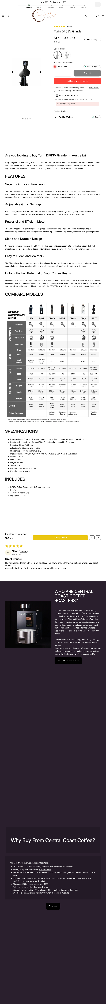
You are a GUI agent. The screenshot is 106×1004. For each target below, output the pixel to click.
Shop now (53, 906)
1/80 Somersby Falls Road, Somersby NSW (75, 99)
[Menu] (3, 16)
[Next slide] (41, 72)
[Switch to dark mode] (86, 16)
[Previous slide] (12, 72)
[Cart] (103, 16)
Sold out (87, 73)
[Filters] (92, 537)
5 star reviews (45, 869)
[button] (59, 26)
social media (27, 887)
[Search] (8, 16)
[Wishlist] (97, 16)
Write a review (60, 537)
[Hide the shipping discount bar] (98, 4)
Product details (60, 111)
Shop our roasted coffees (68, 660)
